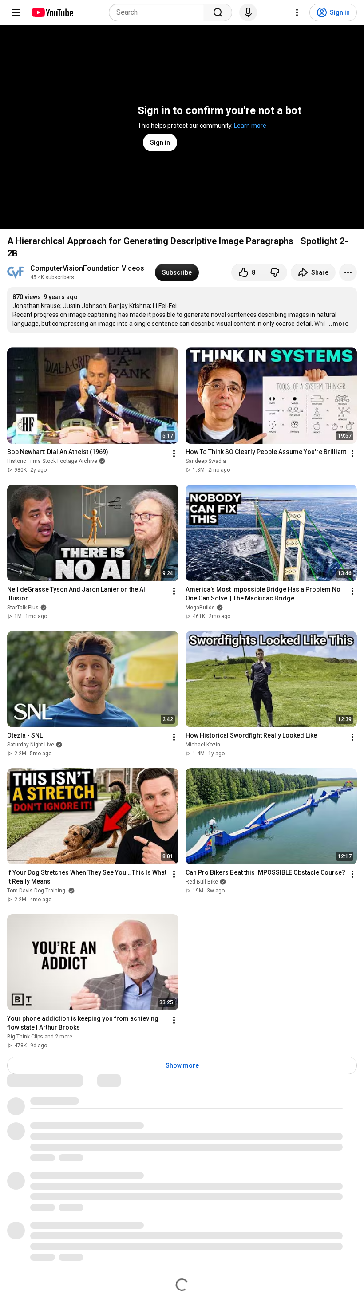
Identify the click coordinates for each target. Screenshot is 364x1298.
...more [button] (337, 323)
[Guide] (16, 12)
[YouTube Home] (52, 12)
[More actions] (348, 272)
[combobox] (159, 12)
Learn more (250, 125)
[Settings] (297, 12)
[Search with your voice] (248, 12)
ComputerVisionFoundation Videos (87, 268)
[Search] (218, 12)
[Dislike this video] (274, 272)
